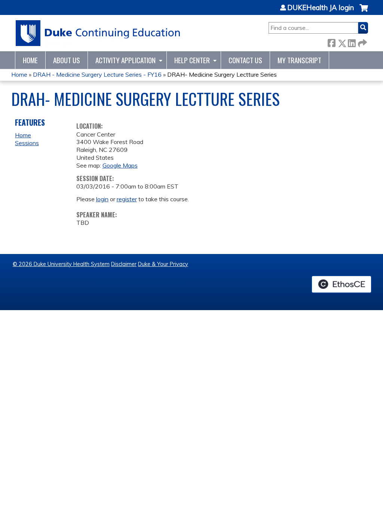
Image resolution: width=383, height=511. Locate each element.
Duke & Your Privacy (163, 264)
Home (30, 60)
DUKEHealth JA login (320, 7)
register (127, 199)
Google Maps (120, 165)
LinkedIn (351, 41)
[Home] (98, 33)
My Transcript (299, 60)
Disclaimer (124, 264)
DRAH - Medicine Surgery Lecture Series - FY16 (97, 74)
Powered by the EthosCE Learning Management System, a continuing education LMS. (341, 284)
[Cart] (363, 11)
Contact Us (245, 60)
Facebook (331, 41)
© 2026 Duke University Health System (61, 264)
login (102, 199)
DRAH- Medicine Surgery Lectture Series (222, 74)
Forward (361, 41)
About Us (66, 60)
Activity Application (125, 60)
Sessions (27, 143)
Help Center (192, 60)
